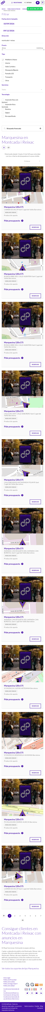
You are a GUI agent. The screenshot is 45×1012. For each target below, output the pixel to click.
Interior (7, 63)
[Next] (22, 920)
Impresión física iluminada (8, 106)
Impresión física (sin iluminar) (10, 101)
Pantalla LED (9, 73)
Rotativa (8, 109)
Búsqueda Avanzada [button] (14, 128)
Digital (7, 113)
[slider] (2, 49)
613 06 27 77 (35, 9)
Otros (7, 80)
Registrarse (17, 2)
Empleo (37, 1006)
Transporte (8, 77)
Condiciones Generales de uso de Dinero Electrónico (11, 998)
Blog (41, 1006)
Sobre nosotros (29, 1006)
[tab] (22, 128)
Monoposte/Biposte (11, 70)
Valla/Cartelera (10, 67)
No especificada (10, 116)
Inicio (3, 9)
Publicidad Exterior (14, 9)
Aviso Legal (6, 978)
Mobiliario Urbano (11, 60)
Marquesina (26, 9)
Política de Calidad (9, 986)
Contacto (40, 1008)
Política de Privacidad (9, 980)
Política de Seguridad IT (10, 984)
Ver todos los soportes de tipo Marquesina (20, 968)
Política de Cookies (9, 982)
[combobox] (22, 89)
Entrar (29, 2)
